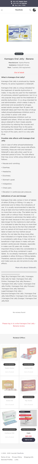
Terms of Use (5, 457)
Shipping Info (28, 457)
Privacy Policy (17, 457)
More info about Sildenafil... (26, 267)
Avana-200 (28, 368)
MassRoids (20, 453)
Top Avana (28, 401)
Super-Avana (9, 368)
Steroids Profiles (7, 460)
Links (16, 460)
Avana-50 (9, 401)
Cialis (28, 433)
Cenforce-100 (9, 433)
